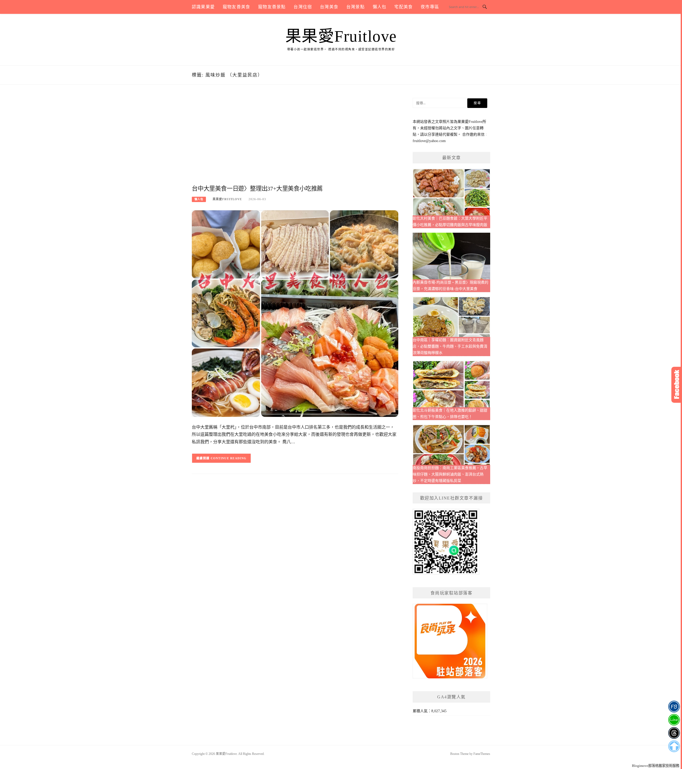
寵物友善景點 (272, 7)
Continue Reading (229, 458)
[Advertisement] (295, 140)
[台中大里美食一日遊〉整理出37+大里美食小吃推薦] (295, 313)
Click (676, 385)
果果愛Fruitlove (341, 36)
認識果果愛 (203, 7)
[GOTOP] (674, 746)
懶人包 (380, 7)
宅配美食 (403, 7)
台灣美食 (329, 7)
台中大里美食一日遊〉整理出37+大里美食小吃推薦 (257, 188)
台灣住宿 (303, 7)
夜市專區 (430, 7)
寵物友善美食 (236, 7)
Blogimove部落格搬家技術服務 (655, 766)
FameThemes (481, 754)
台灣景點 (355, 7)
